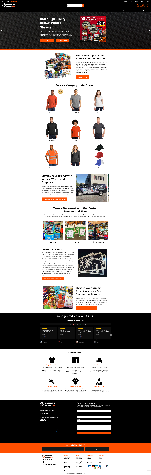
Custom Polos (78, 463)
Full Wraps (89, 461)
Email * (78, 415)
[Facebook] (41, 420)
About (142, 1)
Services (125, 1)
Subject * (78, 419)
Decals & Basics (89, 457)
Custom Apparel (67, 457)
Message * (79, 424)
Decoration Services (67, 467)
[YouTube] (45, 420)
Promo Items (66, 465)
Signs (65, 459)
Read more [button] (44, 334)
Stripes (88, 463)
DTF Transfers (66, 461)
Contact (136, 1)
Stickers (65, 463)
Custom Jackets (78, 462)
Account (147, 1)
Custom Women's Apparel (80, 459)
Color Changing (89, 459)
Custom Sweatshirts (79, 458)
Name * (78, 409)
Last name (96, 412)
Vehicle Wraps (66, 458)
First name (78, 412)
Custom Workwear (79, 466)
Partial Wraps (89, 462)
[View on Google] (44, 337)
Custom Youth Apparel (79, 461)
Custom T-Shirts (78, 457)
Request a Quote (67, 466)
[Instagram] (43, 420)
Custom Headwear (79, 465)
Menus (65, 462)
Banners (100, 457)
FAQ (131, 1)
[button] (6, 10)
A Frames (100, 458)
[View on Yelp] (61, 337)
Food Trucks (89, 458)
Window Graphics (101, 459)
